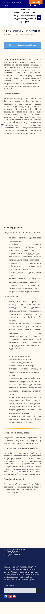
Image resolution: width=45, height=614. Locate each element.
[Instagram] (39, 5)
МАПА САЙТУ (10, 585)
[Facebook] (30, 5)
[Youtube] (35, 5)
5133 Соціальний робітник (24, 45)
